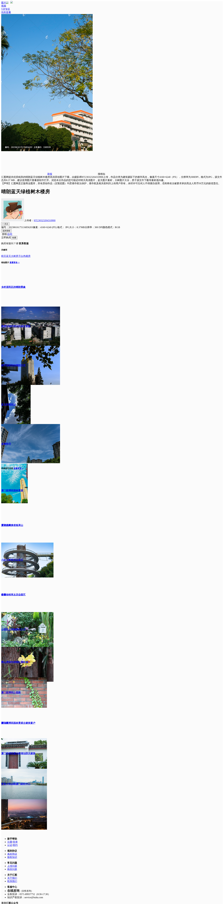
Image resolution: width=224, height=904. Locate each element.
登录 (15, 842)
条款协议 (12, 854)
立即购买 (6, 237)
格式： (63, 227)
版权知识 (12, 857)
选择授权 (6, 231)
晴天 (3, 256)
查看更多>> (15, 262)
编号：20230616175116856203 (17, 227)
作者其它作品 (7, 468)
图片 (3, 2)
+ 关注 (5, 224)
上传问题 (12, 866)
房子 (18, 256)
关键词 (4, 250)
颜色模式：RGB (111, 227)
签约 (15, 845)
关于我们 (12, 878)
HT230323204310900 (44, 220)
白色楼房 (25, 256)
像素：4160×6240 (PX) (45, 227)
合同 (9, 234)
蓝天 (8, 256)
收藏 (14, 237)
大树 (13, 256)
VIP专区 (5, 9)
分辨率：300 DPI (94, 227)
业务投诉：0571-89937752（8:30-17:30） (28, 894)
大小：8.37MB (77, 227)
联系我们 (12, 881)
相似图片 (5, 262)
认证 (9, 845)
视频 (3, 6)
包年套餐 (6, 12)
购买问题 (12, 869)
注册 (9, 842)
